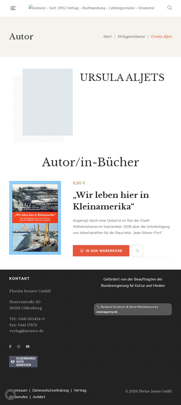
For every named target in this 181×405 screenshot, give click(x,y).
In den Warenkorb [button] (104, 251)
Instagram (18, 346)
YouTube (28, 346)
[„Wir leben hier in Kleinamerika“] (35, 218)
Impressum (18, 390)
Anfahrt (39, 397)
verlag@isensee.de (26, 331)
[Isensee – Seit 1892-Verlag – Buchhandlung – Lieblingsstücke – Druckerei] (91, 8)
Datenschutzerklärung (50, 390)
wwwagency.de (107, 312)
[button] (10, 394)
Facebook (10, 346)
